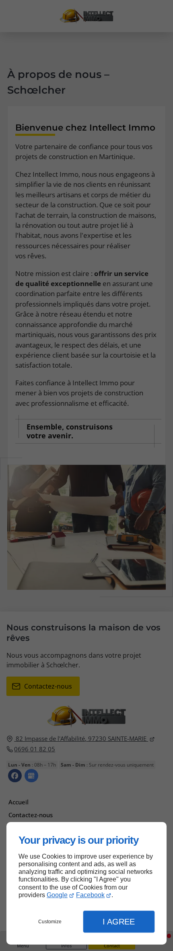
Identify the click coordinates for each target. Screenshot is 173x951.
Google (57, 895)
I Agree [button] (119, 921)
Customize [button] (50, 921)
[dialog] (86, 883)
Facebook (90, 895)
